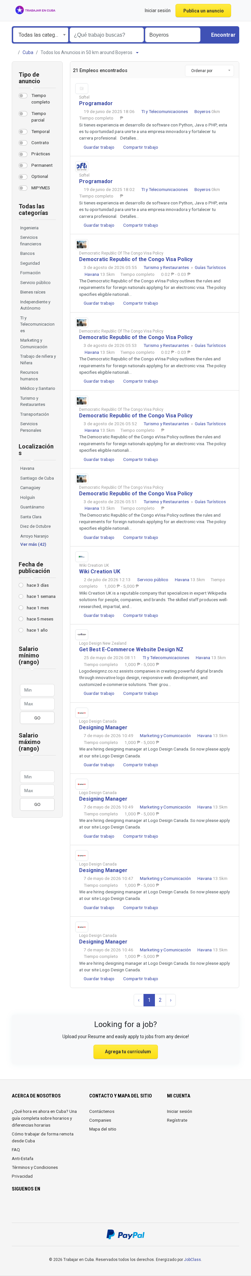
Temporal (40, 131)
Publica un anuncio (203, 10)
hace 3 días (38, 585)
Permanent (42, 165)
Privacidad (22, 1176)
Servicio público (153, 579)
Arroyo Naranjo (34, 536)
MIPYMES (40, 187)
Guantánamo (32, 507)
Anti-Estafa (22, 1158)
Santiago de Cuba (37, 478)
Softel (84, 97)
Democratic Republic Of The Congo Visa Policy (121, 253)
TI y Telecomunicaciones (165, 111)
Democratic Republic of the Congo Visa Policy (135, 259)
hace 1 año (37, 630)
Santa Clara (31, 516)
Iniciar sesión (179, 1111)
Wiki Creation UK (94, 565)
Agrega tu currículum (127, 1051)
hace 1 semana (41, 596)
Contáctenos (101, 1111)
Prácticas (40, 153)
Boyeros (202, 111)
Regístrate (177, 1120)
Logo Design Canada (98, 721)
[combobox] (40, 35)
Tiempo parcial (38, 117)
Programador (96, 103)
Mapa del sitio (102, 1129)
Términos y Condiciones (35, 1167)
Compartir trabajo (140, 147)
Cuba (28, 52)
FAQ (16, 1149)
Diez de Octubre (35, 526)
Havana (27, 468)
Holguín (27, 497)
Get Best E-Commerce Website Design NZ (131, 649)
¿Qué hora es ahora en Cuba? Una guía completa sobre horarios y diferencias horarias (44, 1118)
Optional (39, 176)
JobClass (192, 1259)
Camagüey (30, 487)
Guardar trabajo (98, 147)
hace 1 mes (38, 607)
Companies (100, 1120)
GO (37, 717)
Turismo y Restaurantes (166, 267)
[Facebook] (16, 1208)
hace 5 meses (40, 618)
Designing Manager (103, 727)
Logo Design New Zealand (102, 643)
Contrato (40, 142)
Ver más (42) (33, 544)
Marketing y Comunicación (166, 735)
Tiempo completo (40, 99)
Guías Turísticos (210, 267)
